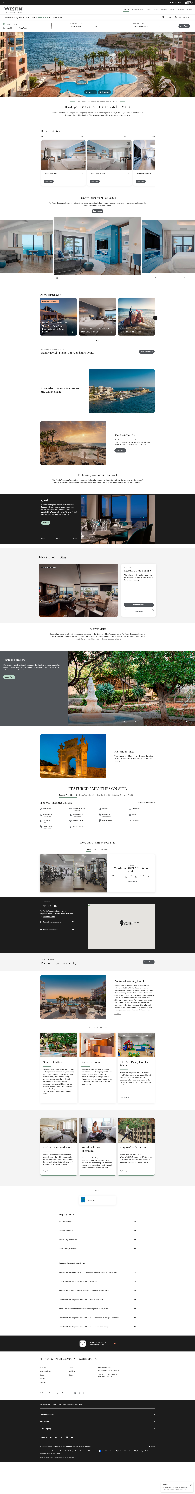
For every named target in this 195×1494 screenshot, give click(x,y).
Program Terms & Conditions (78, 1451)
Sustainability (47, 808)
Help (58, 1453)
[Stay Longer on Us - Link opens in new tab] (97, 317)
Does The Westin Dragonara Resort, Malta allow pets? (78, 1281)
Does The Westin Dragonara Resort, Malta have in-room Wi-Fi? (81, 1300)
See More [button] (127, 115)
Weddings (181, 9)
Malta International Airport (51, 922)
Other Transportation (50, 930)
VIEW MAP (168, 17)
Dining (156, 9)
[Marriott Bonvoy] (187, 2)
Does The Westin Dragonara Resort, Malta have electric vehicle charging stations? (89, 1318)
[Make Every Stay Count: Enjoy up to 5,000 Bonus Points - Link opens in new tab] (58, 317)
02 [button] (135, 722)
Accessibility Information (68, 1240)
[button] (175, 2)
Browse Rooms (138, 605)
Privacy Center (92, 1451)
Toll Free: (107, 1374)
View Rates (48, 181)
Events (172, 9)
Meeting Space (107, 820)
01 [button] (124, 722)
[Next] (155, 318)
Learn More (97, 211)
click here (183, 1490)
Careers (56, 1451)
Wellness (164, 9)
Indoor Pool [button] (47, 814)
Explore (46, 522)
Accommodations (137, 9)
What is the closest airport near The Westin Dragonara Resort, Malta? (84, 1309)
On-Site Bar (46, 820)
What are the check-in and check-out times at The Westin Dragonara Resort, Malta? (89, 1272)
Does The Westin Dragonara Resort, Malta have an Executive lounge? (84, 1327)
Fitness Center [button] (48, 826)
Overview (126, 9)
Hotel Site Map (51, 1453)
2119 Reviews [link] (57, 17)
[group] (97, 519)
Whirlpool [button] (105, 814)
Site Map (42, 1453)
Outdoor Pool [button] (77, 814)
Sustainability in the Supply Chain (138, 1451)
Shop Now (46, 1171)
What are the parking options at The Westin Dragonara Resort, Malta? (84, 1291)
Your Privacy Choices (108, 1451)
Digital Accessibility (121, 1451)
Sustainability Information (68, 1249)
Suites (149, 9)
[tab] (68, 795)
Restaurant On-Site (79, 808)
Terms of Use (64, 1451)
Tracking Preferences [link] (45, 1451)
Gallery (189, 9)
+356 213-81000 (183, 17)
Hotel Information (65, 1222)
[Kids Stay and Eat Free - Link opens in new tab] (136, 317)
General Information (66, 1231)
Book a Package (147, 351)
